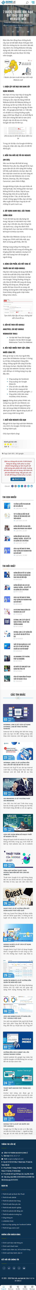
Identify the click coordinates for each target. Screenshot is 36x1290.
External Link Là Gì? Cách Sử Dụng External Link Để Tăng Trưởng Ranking (22, 622)
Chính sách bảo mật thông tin (13, 1243)
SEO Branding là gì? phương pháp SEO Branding (22, 657)
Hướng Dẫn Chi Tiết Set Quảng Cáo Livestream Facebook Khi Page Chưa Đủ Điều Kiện (22, 575)
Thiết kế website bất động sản (13, 1211)
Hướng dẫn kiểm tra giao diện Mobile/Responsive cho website (23, 527)
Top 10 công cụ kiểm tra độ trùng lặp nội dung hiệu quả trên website (22, 516)
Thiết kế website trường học (12, 1214)
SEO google (20, 453)
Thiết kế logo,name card (11, 1228)
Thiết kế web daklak (9, 1197)
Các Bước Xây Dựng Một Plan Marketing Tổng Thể (22, 667)
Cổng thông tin (8, 1218)
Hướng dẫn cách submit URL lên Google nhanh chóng (16, 1053)
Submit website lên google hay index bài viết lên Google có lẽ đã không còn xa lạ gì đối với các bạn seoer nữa (18, 1059)
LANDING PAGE (8, 1221)
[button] (12, 486)
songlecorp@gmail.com (15, 1159)
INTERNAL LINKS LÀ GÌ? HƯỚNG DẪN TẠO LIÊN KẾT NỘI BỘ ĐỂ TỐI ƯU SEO (23, 634)
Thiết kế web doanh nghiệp (12, 1208)
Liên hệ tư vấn (19, 479)
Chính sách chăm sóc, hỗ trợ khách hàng (16, 1249)
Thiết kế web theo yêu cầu (11, 1204)
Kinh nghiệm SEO (26, 22)
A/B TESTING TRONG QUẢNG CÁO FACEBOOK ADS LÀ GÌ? (22, 611)
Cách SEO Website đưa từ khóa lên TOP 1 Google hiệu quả (17, 1017)
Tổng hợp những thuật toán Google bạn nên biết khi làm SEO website (16, 872)
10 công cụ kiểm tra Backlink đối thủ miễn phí (22, 505)
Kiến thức (15, 22)
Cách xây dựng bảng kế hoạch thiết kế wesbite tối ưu (22, 678)
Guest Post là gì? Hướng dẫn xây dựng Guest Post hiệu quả (17, 909)
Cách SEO (11, 453)
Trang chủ (7, 22)
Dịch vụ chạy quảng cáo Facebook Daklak (17, 1224)
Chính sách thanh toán (10, 1246)
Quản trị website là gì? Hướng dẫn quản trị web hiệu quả (17, 981)
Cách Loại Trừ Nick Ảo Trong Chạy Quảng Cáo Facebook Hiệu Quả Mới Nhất (23, 550)
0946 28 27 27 (15, 1156)
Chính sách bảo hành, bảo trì (12, 1253)
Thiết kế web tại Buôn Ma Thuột (13, 1194)
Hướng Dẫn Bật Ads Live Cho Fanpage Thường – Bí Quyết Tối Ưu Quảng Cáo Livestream (22, 538)
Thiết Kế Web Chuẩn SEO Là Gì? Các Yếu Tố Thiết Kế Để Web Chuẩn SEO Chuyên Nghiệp (22, 646)
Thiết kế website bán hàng (11, 1201)
